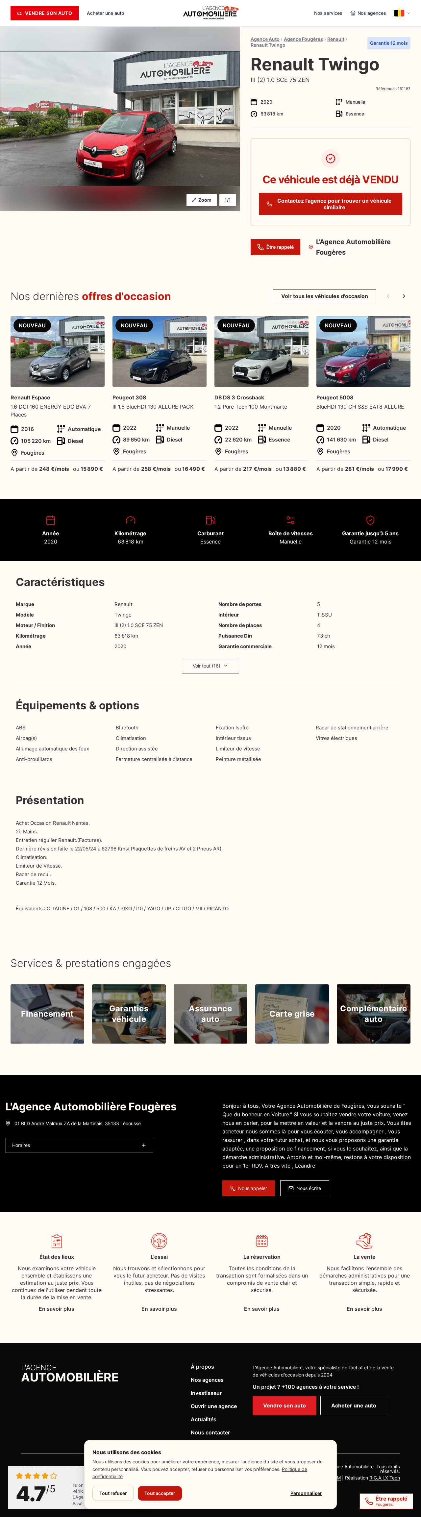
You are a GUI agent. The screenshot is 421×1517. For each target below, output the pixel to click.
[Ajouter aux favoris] (407, 60)
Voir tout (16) (206, 666)
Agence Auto (265, 39)
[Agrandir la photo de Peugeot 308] (198, 325)
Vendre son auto (284, 1405)
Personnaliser (306, 1493)
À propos (202, 1366)
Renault (335, 39)
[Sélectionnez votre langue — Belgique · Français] (402, 13)
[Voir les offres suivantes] (403, 296)
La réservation (262, 1256)
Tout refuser (113, 1493)
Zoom (204, 200)
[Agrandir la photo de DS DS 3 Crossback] (300, 325)
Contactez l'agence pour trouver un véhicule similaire (334, 204)
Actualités (203, 1419)
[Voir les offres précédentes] (388, 296)
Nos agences (207, 1379)
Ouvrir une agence (214, 1406)
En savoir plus (56, 1308)
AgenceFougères (303, 39)
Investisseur (206, 1393)
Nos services (328, 13)
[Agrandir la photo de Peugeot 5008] (402, 325)
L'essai (159, 1256)
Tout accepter (159, 1493)
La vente (365, 1256)
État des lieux (56, 1256)
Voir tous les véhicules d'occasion (324, 296)
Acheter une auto (105, 13)
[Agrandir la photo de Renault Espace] (96, 325)
